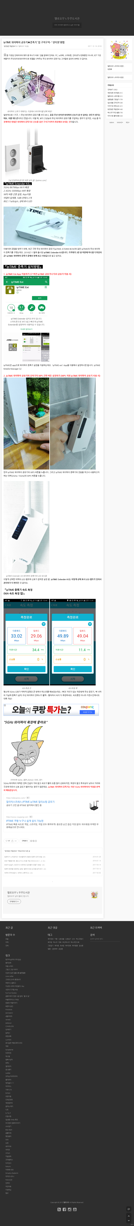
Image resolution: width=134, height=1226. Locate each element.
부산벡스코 (66, 942)
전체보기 (113, 89)
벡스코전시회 (75, 942)
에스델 (7, 1056)
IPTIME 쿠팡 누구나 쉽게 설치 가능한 (24, 820)
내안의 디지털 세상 (11, 990)
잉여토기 (8, 1029)
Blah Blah (8, 1130)
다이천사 (8, 1163)
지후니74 (8, 1090)
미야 (6, 1140)
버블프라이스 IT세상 (12, 1000)
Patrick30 (8, 1180)
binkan (7, 1093)
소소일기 (8, 1126)
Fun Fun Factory (11, 993)
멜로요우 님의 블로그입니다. (18, 896)
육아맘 (50, 942)
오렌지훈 (8, 1096)
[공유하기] (12, 841)
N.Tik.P (8, 1113)
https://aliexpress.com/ (15, 798)
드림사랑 (8, 1116)
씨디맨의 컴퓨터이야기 (12, 1123)
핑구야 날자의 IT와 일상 (13, 959)
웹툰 (49, 949)
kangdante (9, 1050)
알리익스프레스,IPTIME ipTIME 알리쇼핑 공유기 (30, 801)
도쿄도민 (8, 1053)
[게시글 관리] (15, 841)
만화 (59, 942)
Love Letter (9, 976)
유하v (7, 1063)
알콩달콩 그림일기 (115, 99)
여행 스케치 (9, 966)
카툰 (56, 939)
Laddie (7, 1073)
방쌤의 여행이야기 (11, 1003)
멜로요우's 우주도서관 (67, 18)
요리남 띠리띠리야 (11, 1076)
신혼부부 (54, 949)
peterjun (8, 1023)
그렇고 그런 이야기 (11, 969)
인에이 (7, 1183)
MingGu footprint (11, 1173)
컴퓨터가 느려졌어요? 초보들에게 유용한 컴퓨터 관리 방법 (23, 857)
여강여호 (8, 1186)
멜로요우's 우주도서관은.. (116, 77)
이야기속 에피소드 (115, 106)
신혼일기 (68, 939)
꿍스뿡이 (8, 1070)
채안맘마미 (9, 1103)
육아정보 (51, 939)
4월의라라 (8, 1016)
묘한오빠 (8, 1036)
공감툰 (60, 949)
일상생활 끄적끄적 (115, 103)
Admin (111, 122)
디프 (6, 1110)
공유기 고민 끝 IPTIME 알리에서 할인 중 (24, 805)
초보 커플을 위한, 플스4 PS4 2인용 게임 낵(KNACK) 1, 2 (23, 861)
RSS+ (127, 122)
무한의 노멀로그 (10, 983)
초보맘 (62, 946)
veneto (7, 1019)
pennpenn (9, 1013)
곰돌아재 (8, 1133)
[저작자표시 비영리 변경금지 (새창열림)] (33, 841)
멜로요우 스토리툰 (115, 96)
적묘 (6, 1046)
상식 (73, 939)
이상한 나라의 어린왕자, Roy (14, 986)
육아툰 (57, 946)
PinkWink (8, 1009)
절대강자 (8, 1066)
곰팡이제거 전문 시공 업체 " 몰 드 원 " (17, 996)
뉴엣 (6, 1143)
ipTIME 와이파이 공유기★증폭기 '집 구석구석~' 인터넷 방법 (34, 42)
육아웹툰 (75, 946)
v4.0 (132, 1224)
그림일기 (51, 946)
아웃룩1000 (9, 1170)
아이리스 (8, 1086)
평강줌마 (8, 1136)
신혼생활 (61, 939)
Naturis (8, 1166)
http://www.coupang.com (17, 817)
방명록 (110, 69)
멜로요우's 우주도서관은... (116, 66)
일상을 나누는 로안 (11, 1120)
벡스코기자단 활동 (115, 112)
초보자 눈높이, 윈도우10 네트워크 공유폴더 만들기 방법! (22, 865)
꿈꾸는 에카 (9, 1106)
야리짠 (7, 1150)
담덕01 (7, 1033)
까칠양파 (8, 1156)
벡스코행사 (79, 939)
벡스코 (55, 942)
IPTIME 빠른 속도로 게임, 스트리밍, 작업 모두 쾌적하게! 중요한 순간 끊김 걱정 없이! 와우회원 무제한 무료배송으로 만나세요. (52, 825)
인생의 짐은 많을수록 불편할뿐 (15, 973)
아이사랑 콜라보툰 (115, 116)
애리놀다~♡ (9, 1083)
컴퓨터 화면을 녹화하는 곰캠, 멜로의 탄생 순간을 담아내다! (23, 869)
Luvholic (8, 1040)
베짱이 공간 (9, 1006)
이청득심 (8, 1190)
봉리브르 (8, 963)
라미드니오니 (9, 1176)
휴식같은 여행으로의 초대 (13, 1043)
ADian (7, 1153)
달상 (6, 1193)
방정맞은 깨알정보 (9, 46)
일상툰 (81, 946)
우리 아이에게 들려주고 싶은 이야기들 (67, 25)
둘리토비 (8, 1080)
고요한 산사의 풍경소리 (13, 979)
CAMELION (9, 1026)
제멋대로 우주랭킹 (115, 93)
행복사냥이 (9, 1060)
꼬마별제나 (9, 1160)
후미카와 (8, 1146)
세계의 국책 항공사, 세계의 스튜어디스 (16, 873)
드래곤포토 (9, 1100)
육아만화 (68, 946)
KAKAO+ (120, 122)
